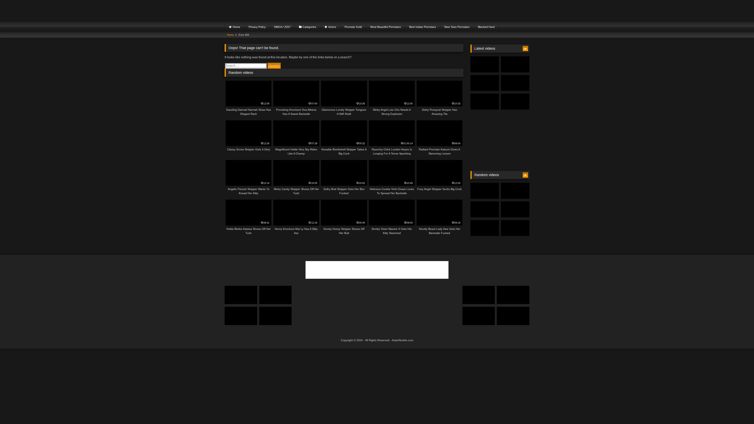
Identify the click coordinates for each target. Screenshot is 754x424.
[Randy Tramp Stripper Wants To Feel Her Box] (275, 316)
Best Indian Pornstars (422, 26)
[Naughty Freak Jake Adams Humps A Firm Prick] (484, 209)
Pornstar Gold (353, 26)
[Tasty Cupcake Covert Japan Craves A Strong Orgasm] (484, 228)
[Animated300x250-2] (333, 332)
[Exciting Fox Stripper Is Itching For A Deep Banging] (484, 102)
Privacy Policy (257, 26)
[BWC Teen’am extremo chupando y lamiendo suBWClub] (484, 64)
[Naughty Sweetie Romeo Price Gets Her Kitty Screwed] (478, 295)
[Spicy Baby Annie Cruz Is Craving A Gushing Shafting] (241, 295)
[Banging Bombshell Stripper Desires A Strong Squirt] (515, 83)
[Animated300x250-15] (412, 332)
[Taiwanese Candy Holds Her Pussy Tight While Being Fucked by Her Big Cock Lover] (484, 83)
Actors (332, 26)
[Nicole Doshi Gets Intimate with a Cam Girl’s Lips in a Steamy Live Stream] (515, 64)
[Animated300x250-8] (499, 163)
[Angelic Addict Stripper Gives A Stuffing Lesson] (515, 191)
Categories (309, 26)
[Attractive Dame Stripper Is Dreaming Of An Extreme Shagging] (513, 295)
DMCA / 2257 (282, 26)
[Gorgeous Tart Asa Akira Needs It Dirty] (515, 209)
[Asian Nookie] (259, 11)
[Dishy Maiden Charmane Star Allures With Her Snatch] (484, 191)
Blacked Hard (486, 26)
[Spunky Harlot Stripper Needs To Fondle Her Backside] (515, 102)
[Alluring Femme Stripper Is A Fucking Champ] (241, 316)
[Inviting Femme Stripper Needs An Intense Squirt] (478, 316)
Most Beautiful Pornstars (385, 26)
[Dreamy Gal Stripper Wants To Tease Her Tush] (515, 228)
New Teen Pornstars (456, 26)
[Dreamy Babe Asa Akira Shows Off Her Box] (275, 295)
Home (236, 26)
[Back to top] (742, 412)
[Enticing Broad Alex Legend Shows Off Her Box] (513, 316)
